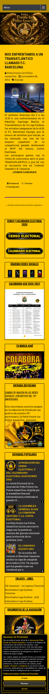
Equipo (19, 79)
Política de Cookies (11, 674)
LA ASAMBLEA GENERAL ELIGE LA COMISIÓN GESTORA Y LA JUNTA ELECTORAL (22, 512)
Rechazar (24, 683)
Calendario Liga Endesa (18, 601)
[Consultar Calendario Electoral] (24, 251)
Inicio (24, 205)
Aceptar (24, 678)
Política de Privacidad (29, 674)
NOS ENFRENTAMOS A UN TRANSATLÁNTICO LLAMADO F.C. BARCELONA (24, 60)
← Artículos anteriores (13, 205)
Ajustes (25, 689)
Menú (7, 7)
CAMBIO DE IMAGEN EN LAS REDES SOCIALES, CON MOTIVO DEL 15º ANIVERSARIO (21, 396)
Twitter (28, 183)
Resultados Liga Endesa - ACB (22, 597)
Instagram (13, 187)
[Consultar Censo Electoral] (24, 236)
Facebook (14, 183)
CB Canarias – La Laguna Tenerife (24, 585)
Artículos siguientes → (35, 205)
